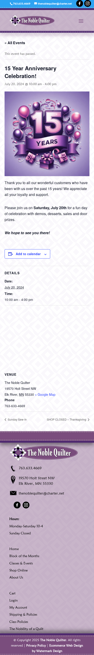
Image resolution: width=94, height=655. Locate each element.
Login (13, 600)
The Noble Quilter (53, 640)
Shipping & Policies (23, 614)
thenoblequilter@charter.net (41, 493)
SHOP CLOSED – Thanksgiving (67, 419)
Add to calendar (28, 253)
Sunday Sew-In (17, 419)
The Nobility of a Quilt (26, 629)
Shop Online (18, 570)
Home (14, 549)
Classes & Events (21, 563)
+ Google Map (45, 394)
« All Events (15, 42)
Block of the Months (24, 556)
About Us (16, 577)
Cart (12, 593)
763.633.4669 (30, 468)
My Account (18, 607)
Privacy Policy (36, 645)
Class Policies (18, 622)
